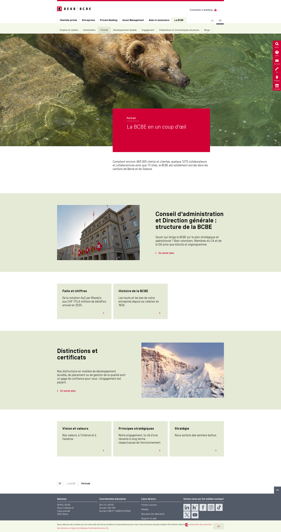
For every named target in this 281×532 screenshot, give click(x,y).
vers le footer (277, 490)
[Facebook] (203, 507)
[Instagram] (211, 507)
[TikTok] (219, 507)
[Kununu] (194, 507)
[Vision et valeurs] (104, 450)
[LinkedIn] (186, 507)
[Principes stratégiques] (160, 450)
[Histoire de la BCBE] (160, 313)
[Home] (59, 484)
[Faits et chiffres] (104, 313)
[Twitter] (186, 514)
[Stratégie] (217, 450)
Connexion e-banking (201, 10)
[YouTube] (194, 514)
